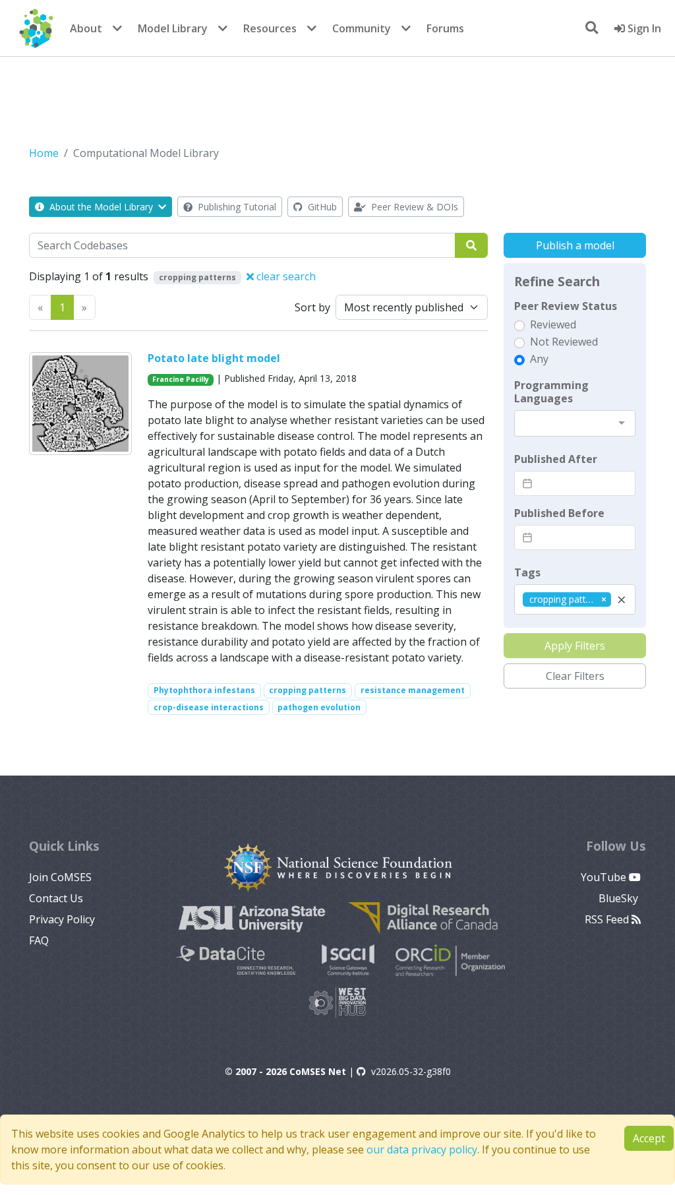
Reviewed (553, 324)
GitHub (321, 206)
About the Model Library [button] (101, 206)
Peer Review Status (565, 306)
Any (539, 358)
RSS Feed (608, 919)
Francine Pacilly (180, 379)
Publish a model (575, 245)
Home (44, 153)
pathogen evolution (319, 707)
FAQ (39, 940)
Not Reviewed (564, 341)
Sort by (312, 307)
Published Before (559, 513)
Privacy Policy (62, 919)
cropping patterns (307, 690)
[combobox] (574, 423)
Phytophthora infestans (204, 690)
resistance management (413, 690)
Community (361, 28)
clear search (285, 276)
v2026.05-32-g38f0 (411, 1071)
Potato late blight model (214, 358)
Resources (270, 28)
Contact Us (56, 898)
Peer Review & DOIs (413, 206)
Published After (555, 459)
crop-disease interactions (209, 707)
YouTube (605, 877)
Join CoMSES (60, 877)
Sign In (643, 28)
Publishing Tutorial (235, 206)
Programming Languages (551, 392)
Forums (445, 28)
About (86, 28)
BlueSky (620, 898)
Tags (527, 572)
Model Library (173, 28)
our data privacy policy (422, 1149)
